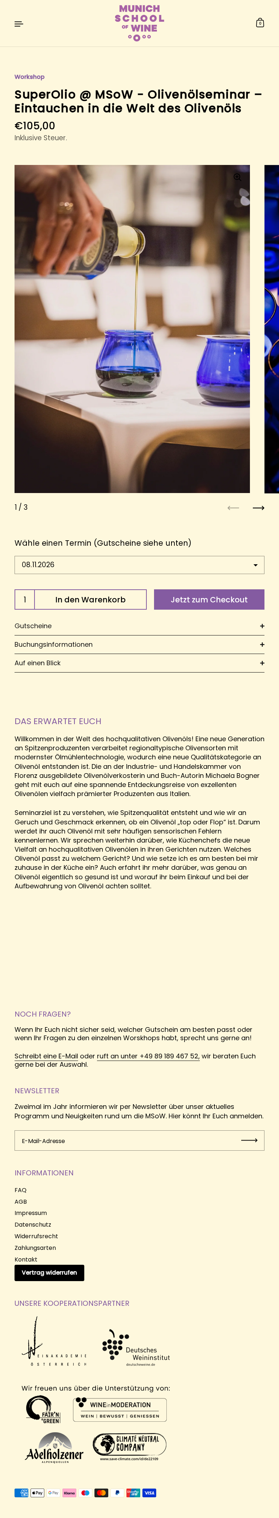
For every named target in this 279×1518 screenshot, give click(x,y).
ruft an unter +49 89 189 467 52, (148, 1056)
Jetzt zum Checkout (209, 599)
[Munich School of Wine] (139, 23)
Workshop (30, 77)
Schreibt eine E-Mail (46, 1056)
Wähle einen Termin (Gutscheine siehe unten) (103, 543)
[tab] (139, 626)
